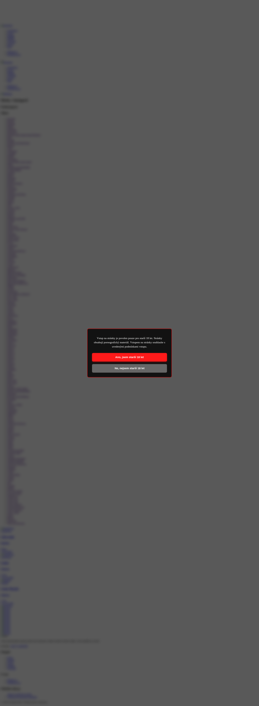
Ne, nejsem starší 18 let (129, 368)
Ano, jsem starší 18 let (129, 357)
